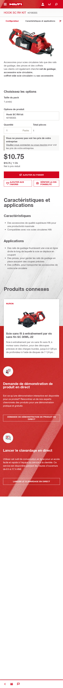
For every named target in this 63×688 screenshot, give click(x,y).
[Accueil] (16, 4)
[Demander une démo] (11, 684)
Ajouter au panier (33, 175)
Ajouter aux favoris (17, 183)
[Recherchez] (56, 4)
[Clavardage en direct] (18, 684)
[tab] (12, 21)
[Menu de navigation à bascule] (5, 4)
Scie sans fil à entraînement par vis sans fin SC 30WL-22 (29, 335)
